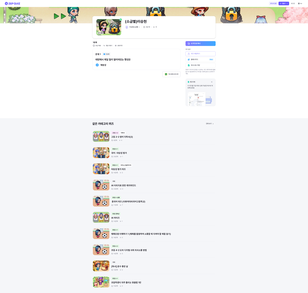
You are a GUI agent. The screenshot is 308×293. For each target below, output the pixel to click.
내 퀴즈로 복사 (195, 43)
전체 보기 (209, 123)
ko (301, 3)
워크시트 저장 (195, 65)
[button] (201, 92)
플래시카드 (202, 59)
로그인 (293, 3)
